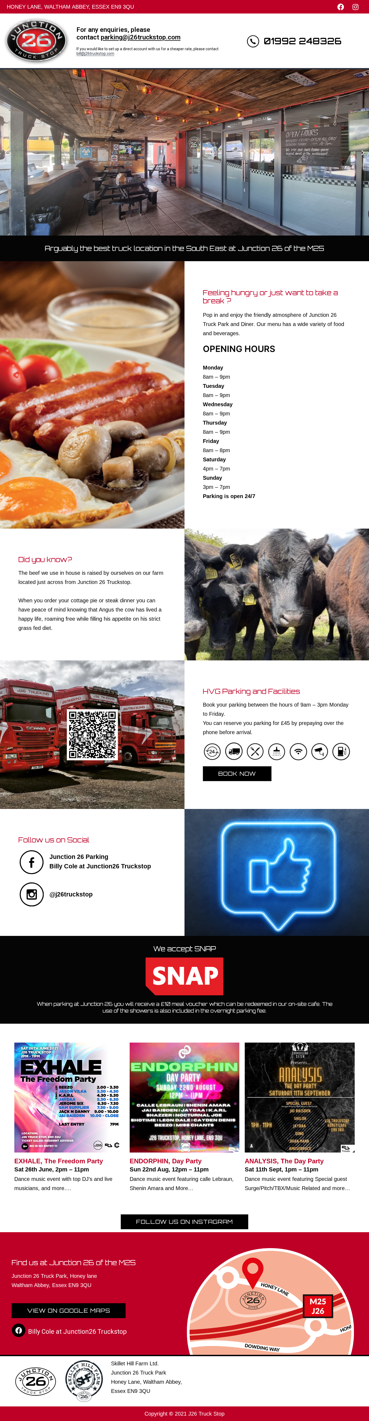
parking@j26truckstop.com (140, 37)
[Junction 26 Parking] (31, 862)
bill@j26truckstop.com (95, 53)
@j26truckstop (71, 894)
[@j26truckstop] (31, 894)
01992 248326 (303, 41)
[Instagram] (355, 7)
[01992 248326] (253, 41)
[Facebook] (340, 7)
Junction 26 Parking (78, 856)
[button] (6, 152)
